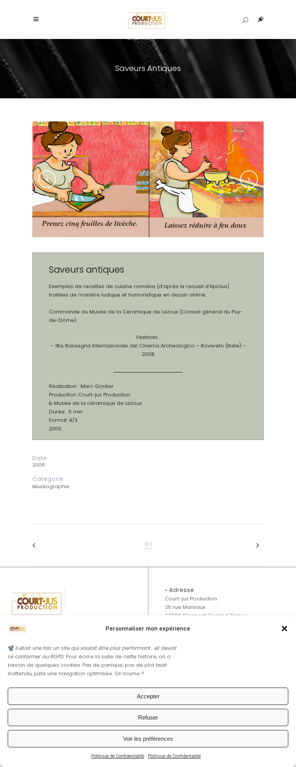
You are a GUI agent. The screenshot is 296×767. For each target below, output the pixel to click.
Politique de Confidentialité (117, 756)
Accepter (148, 696)
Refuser (148, 717)
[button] (284, 628)
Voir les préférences (148, 738)
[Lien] (245, 20)
